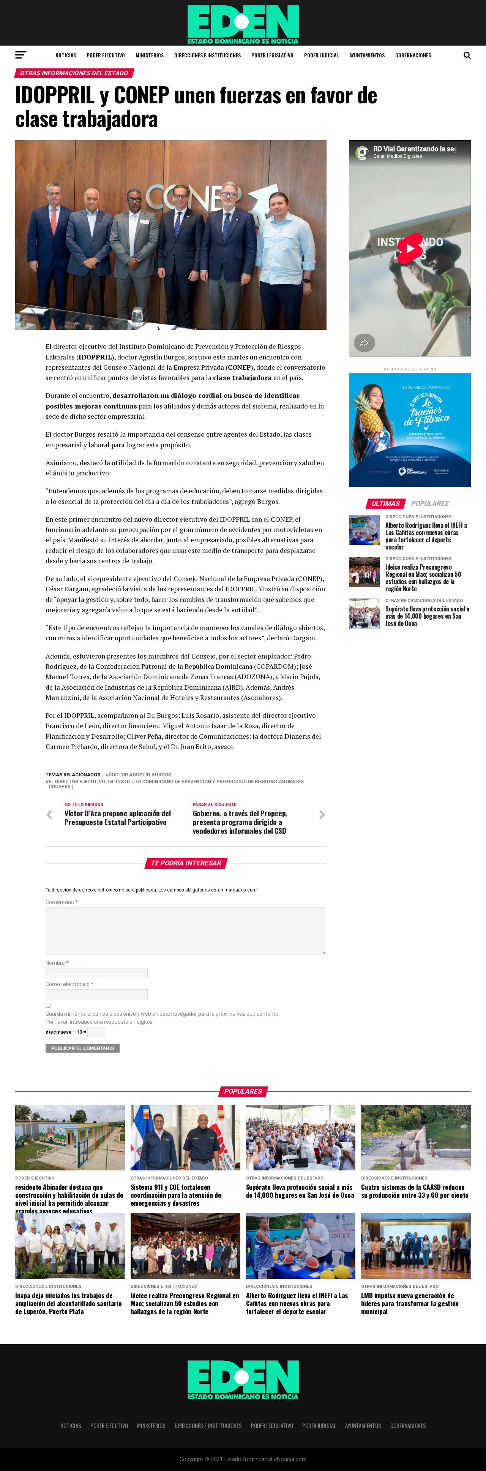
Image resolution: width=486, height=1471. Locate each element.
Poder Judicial (321, 55)
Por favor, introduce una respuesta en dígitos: (100, 1022)
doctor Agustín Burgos (140, 775)
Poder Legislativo (272, 55)
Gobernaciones (413, 55)
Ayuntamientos (367, 55)
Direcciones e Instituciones (207, 55)
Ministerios (150, 55)
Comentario (62, 902)
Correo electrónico (69, 984)
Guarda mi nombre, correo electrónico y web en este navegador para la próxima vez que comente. (162, 1014)
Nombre (57, 963)
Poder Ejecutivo (106, 55)
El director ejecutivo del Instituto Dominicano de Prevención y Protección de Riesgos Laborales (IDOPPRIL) (176, 784)
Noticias (65, 55)
